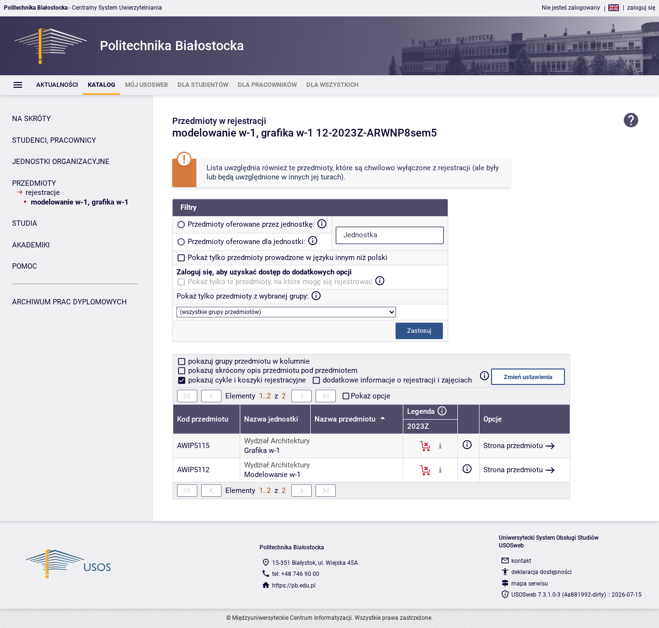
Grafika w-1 (262, 450)
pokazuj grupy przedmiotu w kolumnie (248, 361)
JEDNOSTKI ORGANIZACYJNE (61, 161)
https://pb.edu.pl (294, 585)
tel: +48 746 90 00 (295, 574)
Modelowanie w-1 (272, 474)
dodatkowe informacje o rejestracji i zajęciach (396, 380)
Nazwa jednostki (271, 419)
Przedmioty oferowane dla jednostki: (246, 241)
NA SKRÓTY (31, 118)
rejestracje (43, 192)
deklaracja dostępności (541, 572)
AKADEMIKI (31, 245)
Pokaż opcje (370, 396)
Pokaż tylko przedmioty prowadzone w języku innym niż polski (287, 257)
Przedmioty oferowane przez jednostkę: (251, 224)
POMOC (24, 266)
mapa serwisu (529, 583)
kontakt (521, 561)
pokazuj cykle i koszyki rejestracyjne (247, 380)
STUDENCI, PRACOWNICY (54, 140)
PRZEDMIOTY (34, 183)
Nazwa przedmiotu (346, 419)
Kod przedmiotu (202, 419)
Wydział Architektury (277, 441)
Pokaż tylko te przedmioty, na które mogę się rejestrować (280, 281)
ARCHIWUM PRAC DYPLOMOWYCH (69, 302)
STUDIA (24, 223)
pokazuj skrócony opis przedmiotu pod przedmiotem (271, 370)
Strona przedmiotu (513, 445)
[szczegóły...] (440, 445)
